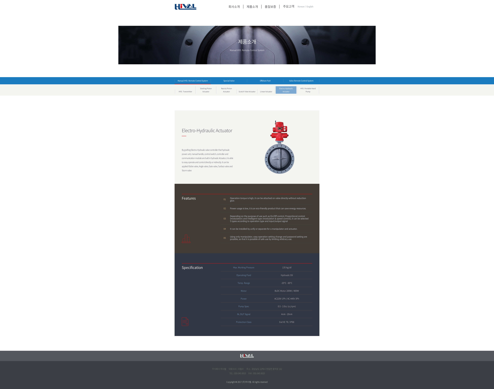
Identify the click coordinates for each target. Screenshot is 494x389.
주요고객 (288, 6)
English (310, 6)
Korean (301, 6)
